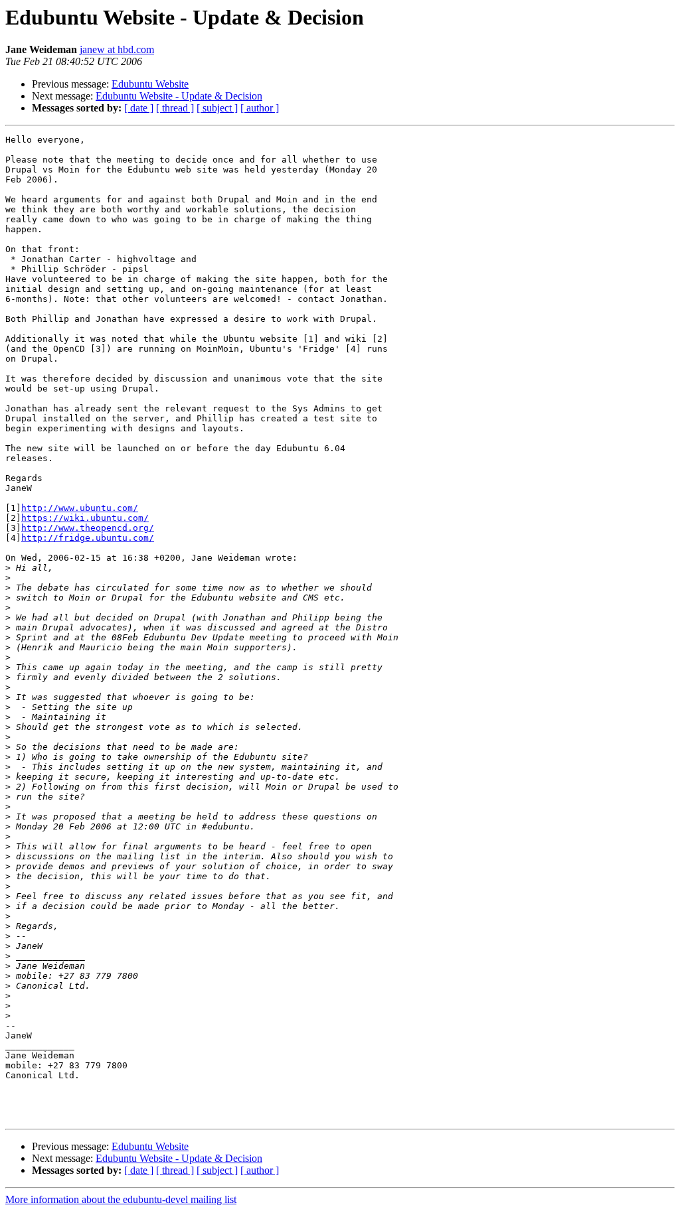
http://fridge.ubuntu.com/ (87, 538)
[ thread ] (175, 107)
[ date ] (138, 107)
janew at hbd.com (117, 49)
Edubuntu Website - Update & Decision (179, 96)
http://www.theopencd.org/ (87, 528)
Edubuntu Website (150, 84)
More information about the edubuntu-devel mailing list (120, 1199)
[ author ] (259, 107)
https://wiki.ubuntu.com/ (85, 518)
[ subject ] (217, 107)
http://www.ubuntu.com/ (79, 508)
